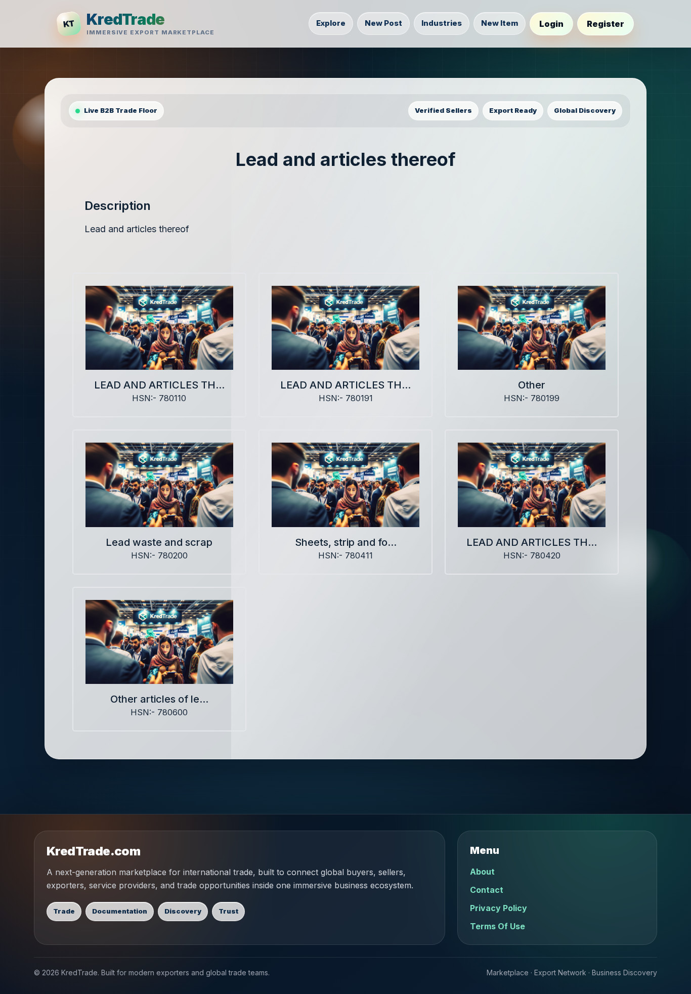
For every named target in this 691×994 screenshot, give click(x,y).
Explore (331, 23)
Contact (486, 890)
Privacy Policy (498, 908)
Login (551, 24)
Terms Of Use (497, 926)
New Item (499, 23)
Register (605, 24)
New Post (383, 23)
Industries (441, 23)
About (482, 872)
